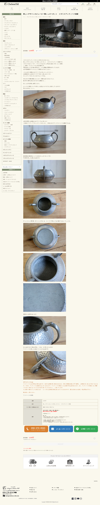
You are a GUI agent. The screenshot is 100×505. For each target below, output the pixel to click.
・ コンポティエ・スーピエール (10, 97)
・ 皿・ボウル (6, 95)
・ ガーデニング (7, 89)
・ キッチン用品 (7, 126)
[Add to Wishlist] (95, 52)
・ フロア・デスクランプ (9, 44)
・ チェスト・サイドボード (9, 26)
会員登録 (5, 172)
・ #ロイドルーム (7, 38)
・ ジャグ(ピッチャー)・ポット (10, 99)
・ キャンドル (6, 142)
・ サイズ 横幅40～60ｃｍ (9, 63)
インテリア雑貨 (7, 68)
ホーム (24, 16)
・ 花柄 (5, 53)
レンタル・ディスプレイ (9, 190)
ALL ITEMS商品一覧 (43, 9)
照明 (4, 41)
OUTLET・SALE (7, 161)
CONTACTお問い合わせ (90, 9)
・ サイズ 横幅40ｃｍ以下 (9, 61)
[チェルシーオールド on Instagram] (74, 499)
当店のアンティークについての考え (11, 181)
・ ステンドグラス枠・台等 (9, 59)
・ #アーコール (6, 36)
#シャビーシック (7, 152)
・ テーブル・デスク (8, 20)
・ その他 (5, 34)
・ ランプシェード (7, 43)
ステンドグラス (7, 51)
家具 (4, 17)
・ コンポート (6, 110)
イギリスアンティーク (8, 155)
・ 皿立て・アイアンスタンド (10, 144)
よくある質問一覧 (7, 186)
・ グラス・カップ (7, 114)
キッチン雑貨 (6, 122)
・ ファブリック (7, 146)
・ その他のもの (7, 91)
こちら (31, 88)
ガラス (4, 108)
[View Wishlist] (89, 4)
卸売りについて (6, 188)
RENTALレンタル (58, 9)
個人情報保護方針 (30, 498)
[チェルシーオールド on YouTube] (77, 499)
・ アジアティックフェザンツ (10, 103)
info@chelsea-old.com (40, 450)
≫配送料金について (46, 413)
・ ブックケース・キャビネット (10, 22)
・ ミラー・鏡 (6, 71)
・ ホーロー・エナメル (8, 130)
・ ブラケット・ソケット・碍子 (10, 48)
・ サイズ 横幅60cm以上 (9, 65)
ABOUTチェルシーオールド (27, 9)
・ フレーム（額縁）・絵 (9, 69)
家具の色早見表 (6, 184)
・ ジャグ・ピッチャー (8, 112)
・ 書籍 (5, 141)
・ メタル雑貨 (6, 85)
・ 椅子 (5, 18)
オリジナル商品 (7, 139)
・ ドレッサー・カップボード (10, 24)
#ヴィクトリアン (7, 149)
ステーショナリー (7, 133)
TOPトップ (12, 9)
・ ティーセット (7, 101)
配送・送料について (8, 177)
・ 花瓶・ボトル (7, 118)
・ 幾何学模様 (6, 55)
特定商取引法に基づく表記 (23, 498)
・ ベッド (5, 32)
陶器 (4, 94)
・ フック (5, 79)
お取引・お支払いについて (9, 174)
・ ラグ (5, 87)
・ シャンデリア (7, 46)
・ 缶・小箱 (6, 77)
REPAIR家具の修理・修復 (74, 9)
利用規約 (35, 498)
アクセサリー (6, 136)
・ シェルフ (6, 28)
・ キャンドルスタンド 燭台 (10, 73)
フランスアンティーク (8, 158)
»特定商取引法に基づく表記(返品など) (29, 439)
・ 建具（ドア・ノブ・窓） (9, 30)
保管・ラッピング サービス (9, 179)
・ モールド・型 (7, 128)
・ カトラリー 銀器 (8, 124)
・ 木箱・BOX (6, 75)
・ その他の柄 (6, 57)
